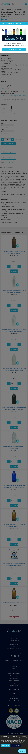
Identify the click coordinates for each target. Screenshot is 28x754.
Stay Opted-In (5, 745)
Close (26, 24)
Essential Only (16, 745)
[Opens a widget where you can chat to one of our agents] (22, 751)
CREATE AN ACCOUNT (14, 49)
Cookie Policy (23, 742)
